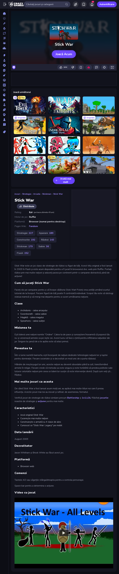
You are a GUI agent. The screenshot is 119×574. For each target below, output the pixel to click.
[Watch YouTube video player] (64, 533)
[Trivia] (4, 124)
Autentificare (106, 4)
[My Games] (84, 4)
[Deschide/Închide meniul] (4, 4)
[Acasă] (4, 13)
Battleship (73, 397)
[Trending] (4, 28)
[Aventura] (4, 65)
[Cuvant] (4, 85)
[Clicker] (4, 75)
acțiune (42, 401)
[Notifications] (92, 4)
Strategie (26, 194)
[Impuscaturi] (4, 90)
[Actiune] (4, 55)
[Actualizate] (4, 33)
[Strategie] (4, 114)
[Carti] (4, 70)
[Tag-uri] (4, 131)
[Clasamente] (4, 48)
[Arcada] (4, 60)
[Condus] (4, 80)
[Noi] (4, 23)
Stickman (46, 194)
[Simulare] (4, 104)
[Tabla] (4, 119)
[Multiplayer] (4, 43)
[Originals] (4, 38)
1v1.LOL (86, 397)
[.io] (4, 94)
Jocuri (17, 194)
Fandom (33, 226)
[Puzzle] (4, 99)
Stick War (58, 194)
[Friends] (76, 4)
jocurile (104, 397)
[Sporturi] (4, 109)
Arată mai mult (65, 180)
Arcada (36, 194)
